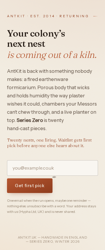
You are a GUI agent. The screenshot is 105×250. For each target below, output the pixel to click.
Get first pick (30, 185)
